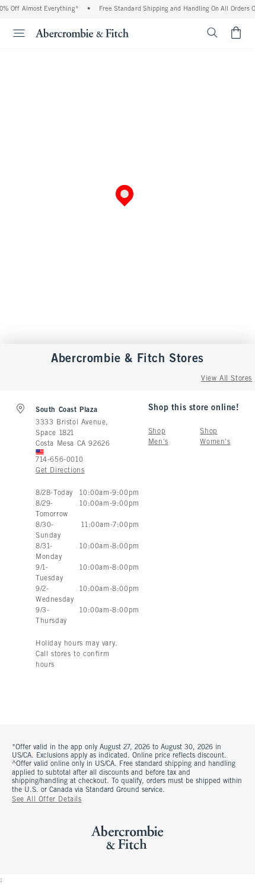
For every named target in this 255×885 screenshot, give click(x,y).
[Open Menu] (14, 33)
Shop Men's (158, 437)
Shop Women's (215, 437)
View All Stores (226, 378)
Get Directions (60, 470)
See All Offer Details (47, 799)
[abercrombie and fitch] (82, 32)
